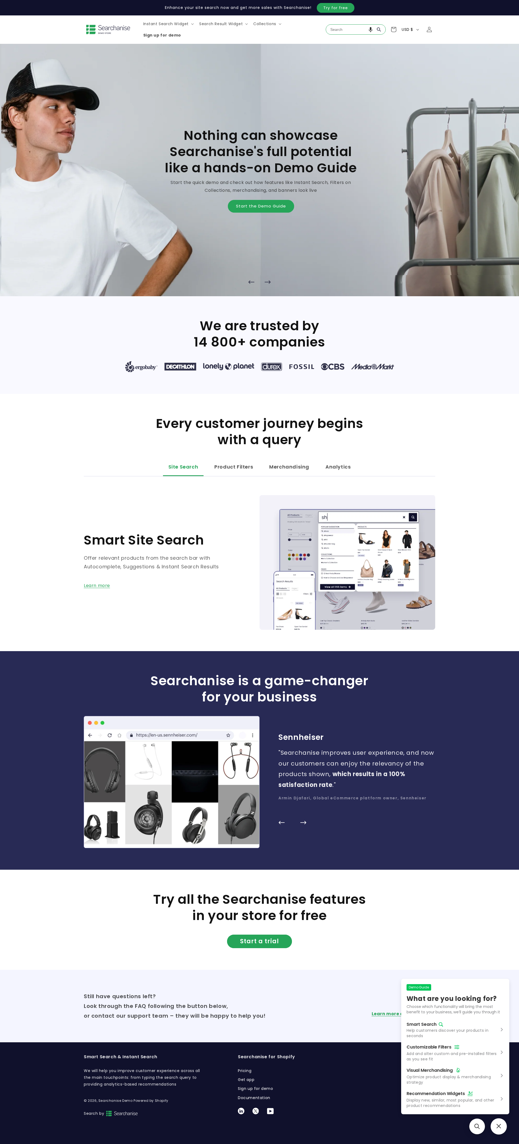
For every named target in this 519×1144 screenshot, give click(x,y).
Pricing (244, 1070)
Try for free (335, 8)
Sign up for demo (255, 1088)
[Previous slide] (251, 282)
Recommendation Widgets (436, 1093)
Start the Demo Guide (260, 206)
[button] (168, 23)
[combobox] (355, 29)
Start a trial (259, 941)
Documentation (254, 1097)
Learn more (97, 585)
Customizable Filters (429, 1047)
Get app (246, 1079)
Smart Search (422, 1024)
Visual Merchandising (430, 1070)
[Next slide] (268, 282)
